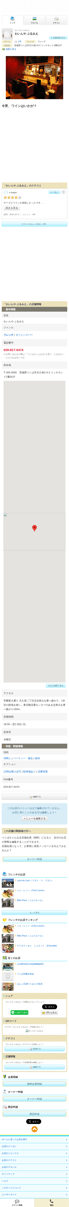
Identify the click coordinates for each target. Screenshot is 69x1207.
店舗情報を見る (58, 38)
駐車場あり (29, 771)
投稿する (37, 1049)
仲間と (7, 758)
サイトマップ (8, 1174)
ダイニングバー (24, 334)
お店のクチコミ (9, 1160)
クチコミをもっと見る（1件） (34, 224)
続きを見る (12, 207)
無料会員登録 (34, 1083)
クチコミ (56, 23)
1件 (19, 41)
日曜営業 (43, 771)
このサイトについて (11, 1188)
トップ (12, 23)
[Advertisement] (34, 146)
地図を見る (11, 49)
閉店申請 (34, 1114)
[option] (34, 77)
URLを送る (51, 1012)
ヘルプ (5, 1181)
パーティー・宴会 (23, 758)
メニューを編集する (34, 818)
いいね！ (54, 192)
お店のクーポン (9, 1146)
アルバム (34, 23)
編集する (37, 797)
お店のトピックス (10, 1153)
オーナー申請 (34, 859)
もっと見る (34, 913)
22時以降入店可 (12, 771)
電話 (51, 1205)
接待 (37, 758)
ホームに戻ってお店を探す (14, 1139)
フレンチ (8, 334)
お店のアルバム (9, 1167)
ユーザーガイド (9, 1194)
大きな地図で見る (56, 685)
